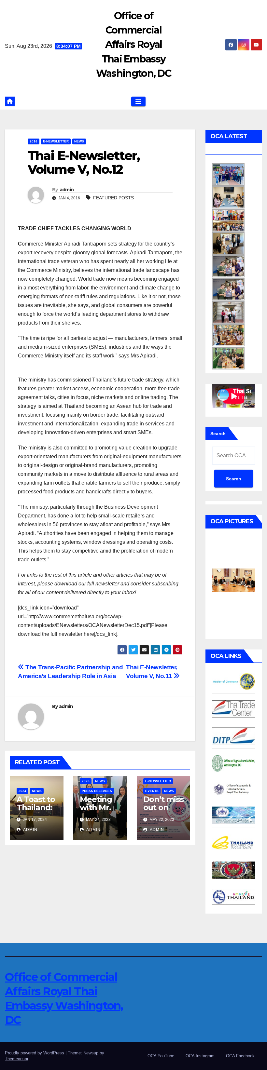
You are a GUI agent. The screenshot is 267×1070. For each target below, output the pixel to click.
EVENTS (152, 791)
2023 (86, 781)
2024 (22, 791)
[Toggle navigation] (138, 101)
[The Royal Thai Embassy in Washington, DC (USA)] (233, 870)
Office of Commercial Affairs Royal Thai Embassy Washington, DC (133, 44)
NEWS (79, 141)
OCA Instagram (200, 1055)
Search (218, 433)
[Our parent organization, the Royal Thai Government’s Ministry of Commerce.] (233, 681)
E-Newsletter (56, 141)
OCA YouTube (161, 1055)
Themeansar (16, 1058)
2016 (33, 141)
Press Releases (97, 791)
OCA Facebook (240, 1055)
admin (67, 190)
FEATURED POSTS (113, 197)
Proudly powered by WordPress (35, 1052)
